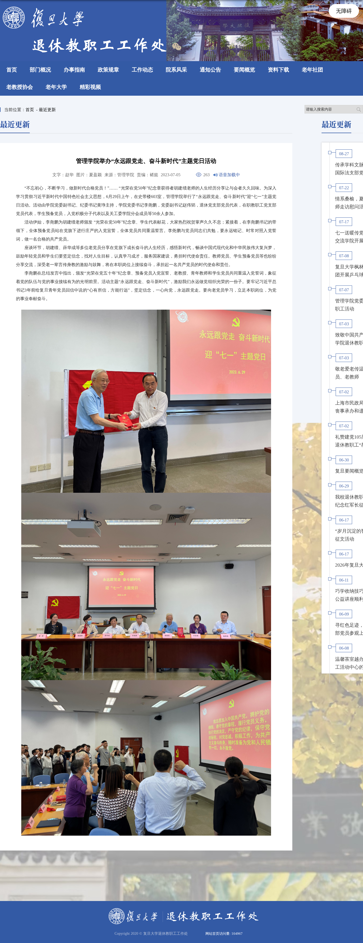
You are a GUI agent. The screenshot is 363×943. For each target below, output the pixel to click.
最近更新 (47, 109)
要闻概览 (244, 70)
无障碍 (344, 11)
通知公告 (210, 70)
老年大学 (56, 87)
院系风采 (176, 70)
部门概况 (40, 70)
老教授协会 (19, 87)
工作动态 (142, 70)
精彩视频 (90, 87)
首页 (11, 70)
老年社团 (312, 70)
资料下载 (278, 70)
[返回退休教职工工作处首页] (84, 8)
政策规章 (108, 70)
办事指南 (74, 70)
